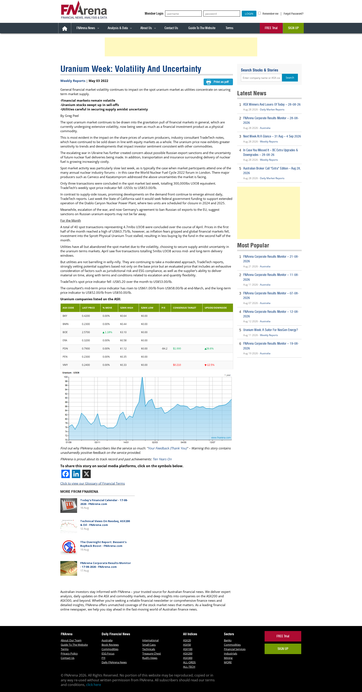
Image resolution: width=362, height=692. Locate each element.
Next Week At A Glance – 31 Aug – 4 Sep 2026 (272, 136)
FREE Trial (271, 28)
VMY (65, 365)
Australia (265, 128)
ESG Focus (108, 653)
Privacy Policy (69, 653)
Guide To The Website (201, 28)
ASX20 (187, 640)
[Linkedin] (76, 474)
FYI (103, 658)
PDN (65, 348)
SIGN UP (293, 28)
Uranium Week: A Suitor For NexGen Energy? (270, 330)
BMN (66, 324)
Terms (229, 28)
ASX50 (187, 645)
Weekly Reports (72, 81)
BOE (65, 332)
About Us (146, 28)
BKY (65, 316)
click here (93, 684)
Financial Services (235, 649)
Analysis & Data (118, 28)
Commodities (110, 649)
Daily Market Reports (272, 109)
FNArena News (85, 28)
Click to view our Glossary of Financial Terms (92, 483)
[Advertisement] (181, 47)
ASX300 (187, 658)
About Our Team (71, 640)
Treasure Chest (151, 653)
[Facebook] (65, 474)
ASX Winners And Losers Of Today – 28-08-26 (272, 104)
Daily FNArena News (114, 662)
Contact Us (171, 28)
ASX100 (187, 649)
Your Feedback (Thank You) (167, 448)
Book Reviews (110, 645)
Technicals (148, 649)
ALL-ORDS (189, 662)
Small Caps (149, 645)
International (150, 640)
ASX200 (187, 653)
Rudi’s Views (149, 658)
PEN (65, 356)
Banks (227, 640)
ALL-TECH (189, 667)
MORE (228, 662)
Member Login (154, 14)
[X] (86, 474)
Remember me (270, 13)
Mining (228, 658)
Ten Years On (162, 459)
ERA (65, 340)
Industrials (230, 653)
